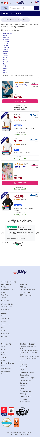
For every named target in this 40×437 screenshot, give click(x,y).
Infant (3, 360)
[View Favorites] (11, 2)
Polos (3, 292)
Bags (3, 330)
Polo (4, 64)
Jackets (3, 297)
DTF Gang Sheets (26, 295)
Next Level (6, 37)
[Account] (32, 2)
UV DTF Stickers (25, 292)
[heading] (20, 116)
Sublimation (7, 43)
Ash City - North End (10, 20)
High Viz (4, 336)
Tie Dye (5, 45)
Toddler (5, 49)
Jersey (5, 56)
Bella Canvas (7, 33)
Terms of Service (25, 402)
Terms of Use (24, 434)
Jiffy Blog (23, 394)
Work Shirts (5, 300)
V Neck (5, 66)
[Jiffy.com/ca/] (20, 271)
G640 (5, 60)
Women (3, 349)
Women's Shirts (6, 307)
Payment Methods (26, 380)
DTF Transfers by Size (27, 289)
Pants (3, 316)
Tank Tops (4, 295)
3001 (5, 68)
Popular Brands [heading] (7, 363)
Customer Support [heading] (27, 344)
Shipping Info (24, 375)
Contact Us (23, 367)
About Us (23, 386)
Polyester (6, 39)
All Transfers (24, 287)
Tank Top (6, 47)
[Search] (36, 8)
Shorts (5, 58)
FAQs (22, 369)
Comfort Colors (6, 371)
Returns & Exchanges (27, 377)
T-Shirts (3, 287)
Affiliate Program (25, 391)
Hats (4, 70)
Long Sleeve (7, 62)
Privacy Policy (24, 399)
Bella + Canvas (6, 368)
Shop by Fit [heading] (6, 344)
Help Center (24, 364)
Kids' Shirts (5, 309)
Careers (22, 388)
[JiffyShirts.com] (20, 3)
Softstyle (6, 41)
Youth (5, 53)
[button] (4, 8)
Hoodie (5, 51)
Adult (3, 347)
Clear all (25, 20)
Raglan (5, 72)
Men (2, 352)
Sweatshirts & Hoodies (8, 289)
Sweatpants (5, 318)
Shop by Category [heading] (8, 282)
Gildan (5, 35)
